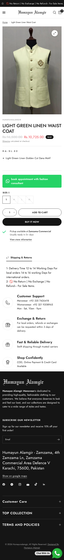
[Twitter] (14, 484)
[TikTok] (38, 484)
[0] (59, 12)
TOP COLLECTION (17, 513)
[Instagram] (22, 484)
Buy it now (32, 221)
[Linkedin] (46, 484)
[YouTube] (30, 484)
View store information (21, 239)
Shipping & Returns (21, 257)
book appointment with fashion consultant (29, 181)
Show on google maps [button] (14, 476)
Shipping (6, 141)
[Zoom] (55, 33)
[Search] (54, 12)
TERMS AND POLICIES (21, 524)
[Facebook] (6, 484)
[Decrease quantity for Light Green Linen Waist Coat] (5, 212)
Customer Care (14, 501)
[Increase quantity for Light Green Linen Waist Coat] (14, 212)
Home (5, 22)
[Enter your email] (58, 439)
